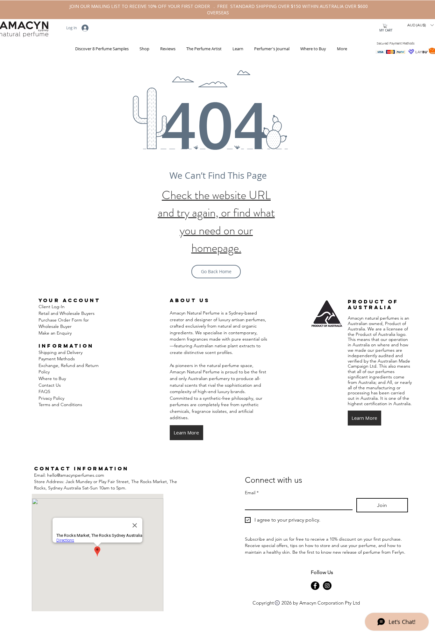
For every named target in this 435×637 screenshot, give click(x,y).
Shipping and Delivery (60, 352)
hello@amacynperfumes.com (75, 475)
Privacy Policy (51, 398)
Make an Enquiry (55, 333)
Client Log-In (52, 306)
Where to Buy (52, 378)
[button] (143, 49)
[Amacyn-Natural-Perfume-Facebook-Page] (315, 585)
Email (252, 492)
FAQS (44, 391)
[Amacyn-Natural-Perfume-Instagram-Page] (327, 585)
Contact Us (50, 385)
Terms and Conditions (61, 404)
